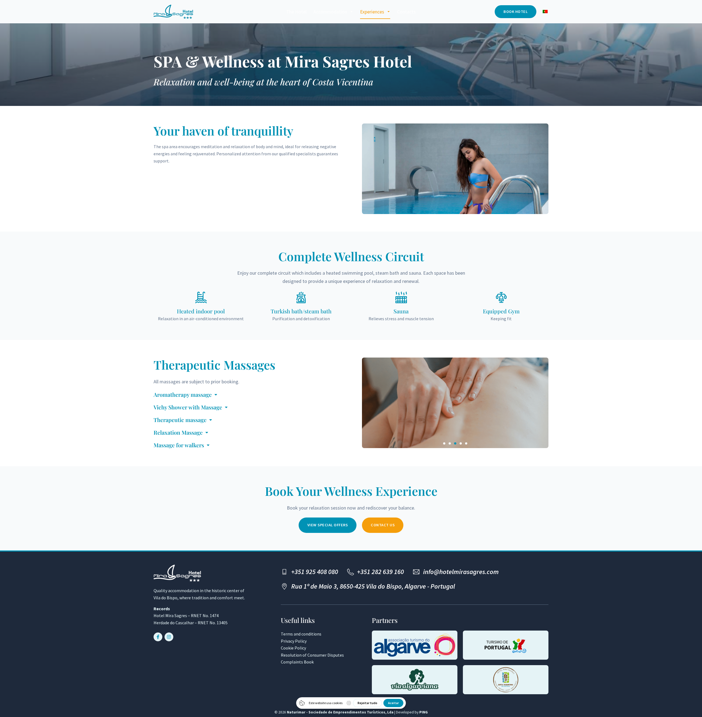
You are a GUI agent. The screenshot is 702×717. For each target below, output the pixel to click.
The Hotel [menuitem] (296, 12)
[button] (444, 443)
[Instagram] (169, 636)
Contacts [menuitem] (406, 12)
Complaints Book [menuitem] (297, 662)
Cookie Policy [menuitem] (293, 648)
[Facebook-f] (158, 636)
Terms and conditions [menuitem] (301, 634)
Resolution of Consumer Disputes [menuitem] (312, 655)
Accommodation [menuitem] (330, 12)
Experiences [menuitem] (372, 12)
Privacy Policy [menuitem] (294, 641)
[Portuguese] (545, 11)
